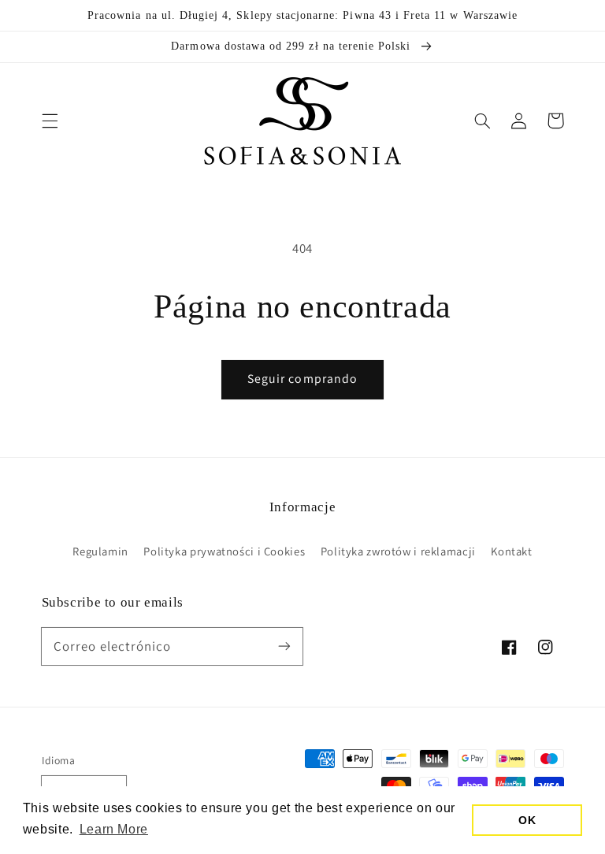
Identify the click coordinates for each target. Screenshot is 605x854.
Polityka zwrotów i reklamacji (398, 551)
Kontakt (511, 551)
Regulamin (100, 551)
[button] (50, 120)
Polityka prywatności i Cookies (224, 551)
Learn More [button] (114, 829)
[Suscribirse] (284, 646)
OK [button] (527, 820)
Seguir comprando (302, 378)
